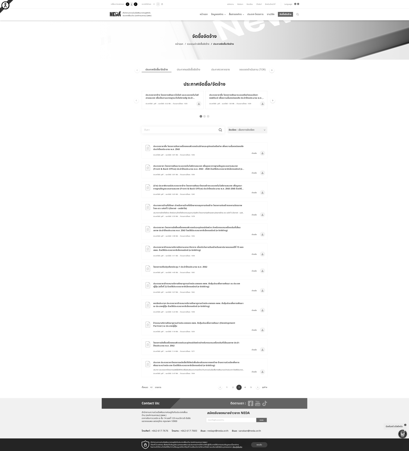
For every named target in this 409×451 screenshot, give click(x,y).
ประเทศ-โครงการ (255, 14)
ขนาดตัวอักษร (146, 4)
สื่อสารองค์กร (235, 14)
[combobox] (247, 130)
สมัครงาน (230, 4)
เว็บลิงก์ (259, 4)
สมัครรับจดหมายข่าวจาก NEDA (228, 413)
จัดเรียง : (233, 130)
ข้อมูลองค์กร (217, 14)
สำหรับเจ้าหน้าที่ (270, 4)
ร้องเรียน (250, 4)
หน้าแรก (204, 14)
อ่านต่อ (254, 153)
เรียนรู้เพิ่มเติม (237, 447)
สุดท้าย (264, 387)
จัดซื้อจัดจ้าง (285, 14)
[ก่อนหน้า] (220, 387)
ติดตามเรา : (238, 403)
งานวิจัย (270, 14)
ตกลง (262, 420)
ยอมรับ (259, 444)
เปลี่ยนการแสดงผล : (118, 4)
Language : (288, 4)
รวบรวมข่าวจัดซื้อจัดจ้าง (198, 44)
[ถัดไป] (258, 387)
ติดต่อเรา (240, 4)
